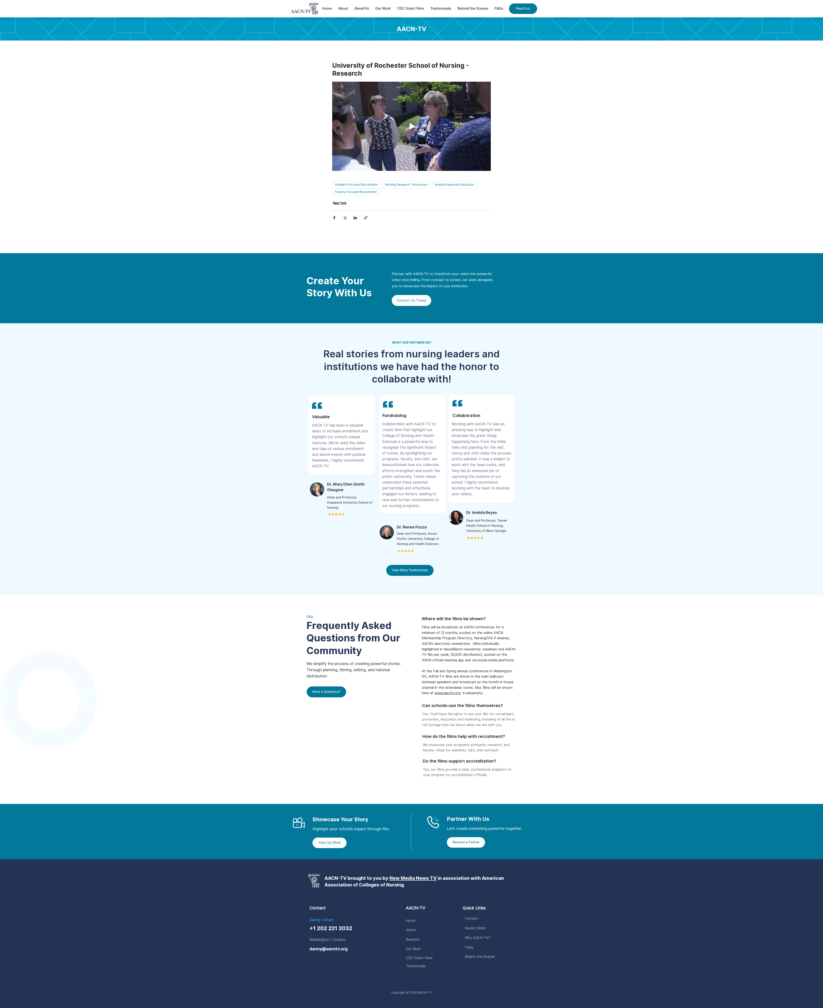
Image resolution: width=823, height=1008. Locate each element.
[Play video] (411, 126)
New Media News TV (413, 878)
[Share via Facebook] (334, 218)
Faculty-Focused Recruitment (356, 192)
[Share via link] (366, 218)
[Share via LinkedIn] (355, 218)
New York (339, 203)
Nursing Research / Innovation (406, 184)
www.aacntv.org (447, 693)
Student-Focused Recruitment (356, 184)
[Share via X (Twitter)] (345, 218)
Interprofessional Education (454, 184)
